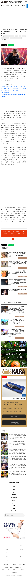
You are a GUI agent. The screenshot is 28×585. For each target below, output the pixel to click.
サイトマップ (14, 572)
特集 (14, 508)
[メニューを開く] (26, 2)
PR (14, 505)
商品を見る (14, 416)
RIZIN (13, 36)
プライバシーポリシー (6, 569)
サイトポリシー (16, 569)
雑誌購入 (6, 567)
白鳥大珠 (24, 36)
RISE (20, 36)
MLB (12, 5)
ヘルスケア (14, 500)
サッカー (17, 5)
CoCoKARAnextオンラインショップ (14, 423)
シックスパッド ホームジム (15, 37)
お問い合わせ (5, 564)
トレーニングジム (6, 36)
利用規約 (22, 569)
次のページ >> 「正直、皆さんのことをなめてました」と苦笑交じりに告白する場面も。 (14, 233)
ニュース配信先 (13, 564)
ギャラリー (14, 511)
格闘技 (23, 5)
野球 (7, 5)
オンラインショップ (7, 545)
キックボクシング (5, 37)
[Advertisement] (14, 17)
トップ (2, 5)
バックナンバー (14, 502)
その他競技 (14, 497)
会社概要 (11, 567)
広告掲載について (18, 567)
